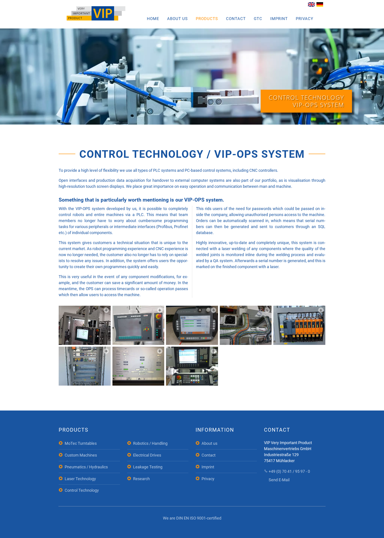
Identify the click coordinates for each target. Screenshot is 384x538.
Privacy (304, 18)
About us (177, 18)
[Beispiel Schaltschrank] (299, 325)
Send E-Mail (279, 479)
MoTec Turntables (81, 443)
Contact (236, 18)
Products (207, 18)
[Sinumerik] (192, 366)
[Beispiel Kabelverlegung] (246, 325)
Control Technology (82, 490)
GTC (258, 18)
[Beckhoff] (85, 325)
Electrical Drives (147, 455)
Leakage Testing (147, 467)
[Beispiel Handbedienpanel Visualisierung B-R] (192, 325)
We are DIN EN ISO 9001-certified (192, 518)
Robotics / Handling (150, 443)
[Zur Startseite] (96, 13)
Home (153, 18)
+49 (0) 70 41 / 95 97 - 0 (289, 471)
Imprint (279, 18)
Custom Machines (81, 455)
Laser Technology (80, 478)
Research (141, 478)
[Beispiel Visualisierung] (138, 366)
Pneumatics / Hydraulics (86, 467)
